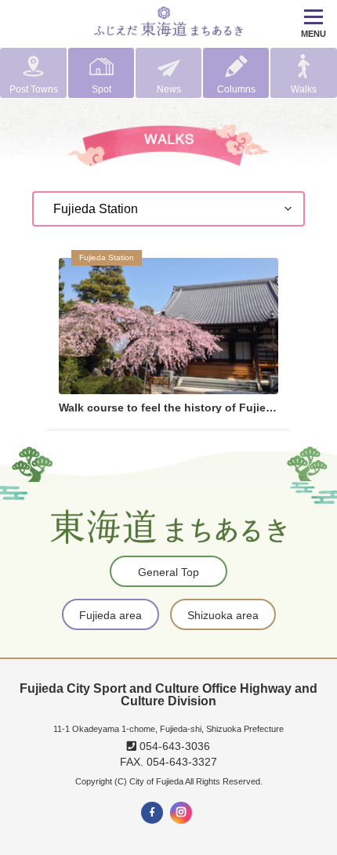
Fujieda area (110, 615)
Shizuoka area (223, 615)
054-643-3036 (173, 746)
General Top (168, 572)
